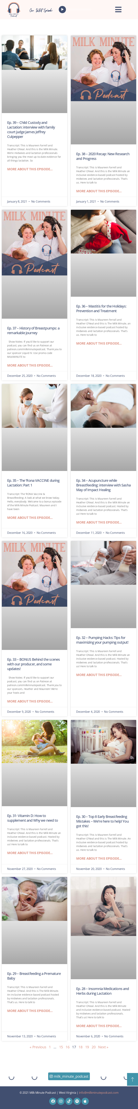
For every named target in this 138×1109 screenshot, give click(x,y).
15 (61, 1047)
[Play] (62, 9)
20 (94, 1047)
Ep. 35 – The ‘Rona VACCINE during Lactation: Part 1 (33, 483)
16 (68, 1047)
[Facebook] (52, 1101)
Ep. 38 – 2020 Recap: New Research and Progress (103, 156)
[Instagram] (61, 1101)
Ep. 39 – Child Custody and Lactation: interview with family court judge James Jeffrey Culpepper (31, 129)
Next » (103, 1047)
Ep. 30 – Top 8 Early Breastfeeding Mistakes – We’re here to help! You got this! (102, 821)
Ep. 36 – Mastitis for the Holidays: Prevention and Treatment (101, 308)
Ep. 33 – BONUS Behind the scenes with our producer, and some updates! (33, 664)
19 (87, 1047)
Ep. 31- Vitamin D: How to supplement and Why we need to (32, 818)
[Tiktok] (69, 1101)
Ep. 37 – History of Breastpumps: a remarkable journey (33, 330)
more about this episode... (30, 169)
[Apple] (85, 1101)
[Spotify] (77, 1101)
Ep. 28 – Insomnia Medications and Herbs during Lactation (102, 991)
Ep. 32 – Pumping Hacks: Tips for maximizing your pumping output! (102, 640)
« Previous (38, 1047)
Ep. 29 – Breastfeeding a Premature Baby (34, 976)
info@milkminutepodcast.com (99, 1093)
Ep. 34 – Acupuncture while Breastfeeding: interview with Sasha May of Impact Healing (103, 485)
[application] (76, 9)
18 (80, 1047)
